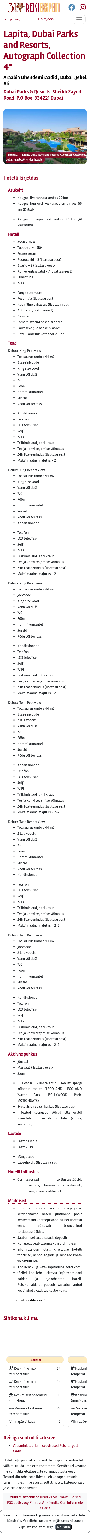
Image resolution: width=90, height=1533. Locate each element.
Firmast (36, 1502)
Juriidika (46, 1497)
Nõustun (63, 1527)
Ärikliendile (51, 1502)
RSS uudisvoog (18, 1502)
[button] (45, 136)
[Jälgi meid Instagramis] (81, 8)
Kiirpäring (12, 19)
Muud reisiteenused (24, 1497)
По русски (46, 19)
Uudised (74, 1497)
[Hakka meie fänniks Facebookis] (72, 8)
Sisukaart (60, 1497)
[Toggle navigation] (79, 19)
